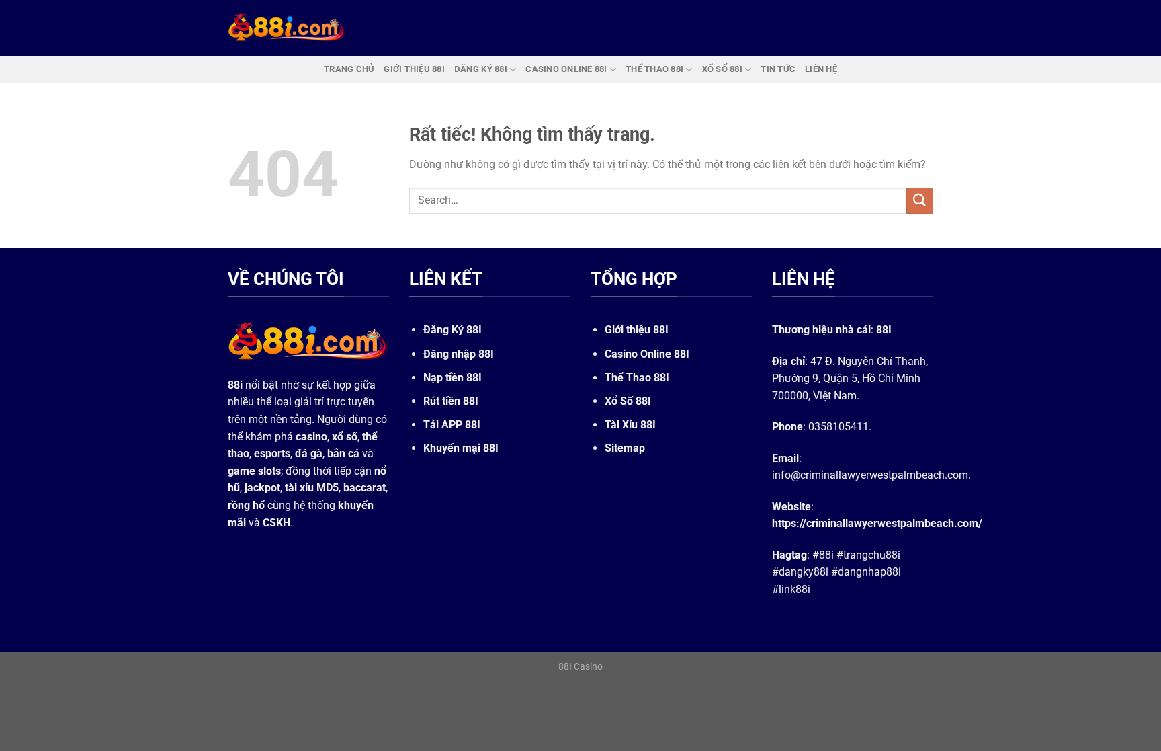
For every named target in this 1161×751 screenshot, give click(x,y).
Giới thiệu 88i (414, 69)
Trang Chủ (349, 69)
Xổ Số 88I (628, 401)
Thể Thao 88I (637, 377)
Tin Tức (778, 69)
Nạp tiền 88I (452, 377)
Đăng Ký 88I (452, 329)
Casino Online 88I (647, 354)
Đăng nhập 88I (458, 354)
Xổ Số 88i (722, 69)
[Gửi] (919, 201)
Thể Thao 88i (654, 69)
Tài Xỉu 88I (630, 424)
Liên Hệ (821, 69)
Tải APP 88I (451, 424)
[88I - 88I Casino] (287, 27)
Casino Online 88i (566, 69)
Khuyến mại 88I (461, 448)
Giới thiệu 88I (637, 329)
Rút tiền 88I (450, 401)
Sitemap (625, 448)
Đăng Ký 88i (480, 69)
